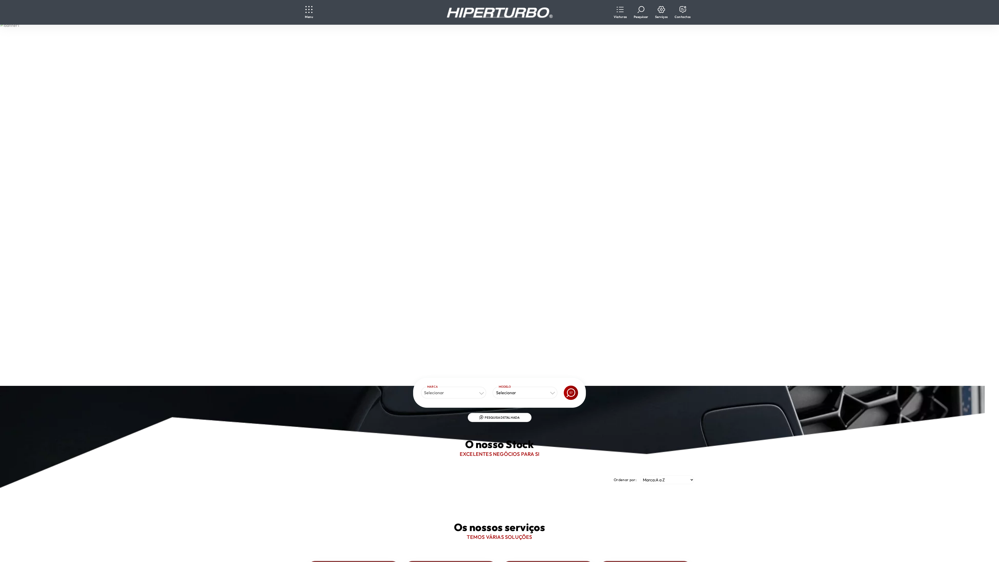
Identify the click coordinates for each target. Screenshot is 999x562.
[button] (620, 12)
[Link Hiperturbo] (499, 12)
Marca (432, 386)
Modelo (505, 386)
